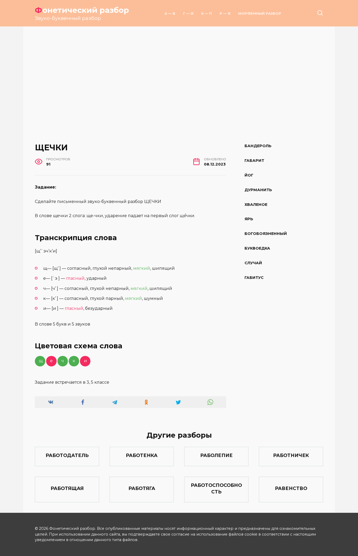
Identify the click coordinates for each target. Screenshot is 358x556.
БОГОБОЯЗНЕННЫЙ (266, 234)
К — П (206, 13)
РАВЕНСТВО (291, 488)
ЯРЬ (249, 219)
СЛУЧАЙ (253, 263)
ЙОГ (249, 175)
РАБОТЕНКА (142, 455)
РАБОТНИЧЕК (291, 455)
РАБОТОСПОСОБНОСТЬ (216, 488)
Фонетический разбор (82, 10)
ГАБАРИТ (254, 160)
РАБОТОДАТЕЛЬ (67, 455)
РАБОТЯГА (141, 488)
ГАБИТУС (254, 278)
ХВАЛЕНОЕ (256, 204)
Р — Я (225, 13)
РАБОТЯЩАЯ (67, 488)
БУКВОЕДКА (257, 248)
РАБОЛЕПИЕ (216, 455)
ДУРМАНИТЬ (258, 190)
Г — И (188, 13)
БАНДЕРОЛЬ (258, 146)
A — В (170, 13)
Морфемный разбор (259, 13)
